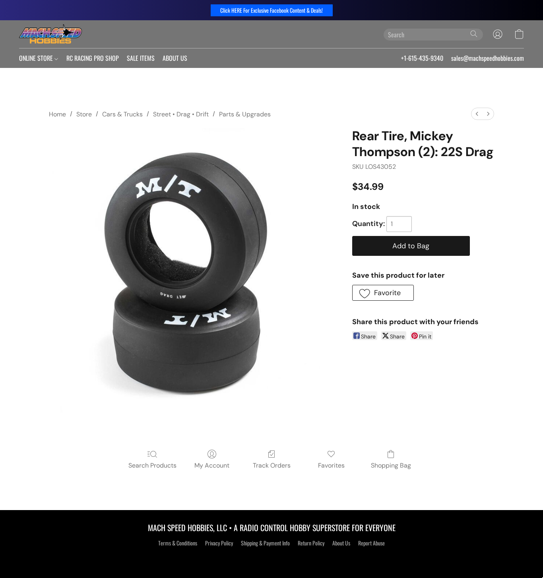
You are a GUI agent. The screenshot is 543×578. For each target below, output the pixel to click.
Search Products (152, 465)
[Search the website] (474, 33)
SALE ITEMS (141, 58)
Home (57, 114)
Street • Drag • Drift (181, 114)
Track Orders (272, 465)
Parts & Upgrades (245, 114)
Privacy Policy (219, 543)
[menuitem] (477, 114)
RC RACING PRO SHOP (92, 58)
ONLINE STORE (36, 58)
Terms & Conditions (177, 543)
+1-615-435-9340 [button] (422, 58)
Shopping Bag (391, 465)
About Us (341, 543)
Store (84, 114)
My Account (211, 465)
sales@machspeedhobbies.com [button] (487, 58)
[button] (272, 10)
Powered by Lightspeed (272, 557)
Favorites (331, 465)
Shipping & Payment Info (265, 543)
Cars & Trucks (122, 114)
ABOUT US (175, 58)
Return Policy (311, 543)
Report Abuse (371, 543)
